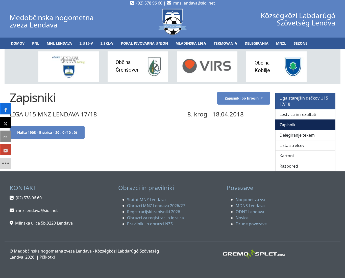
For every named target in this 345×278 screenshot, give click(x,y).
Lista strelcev (292, 145)
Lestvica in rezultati (298, 114)
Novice (242, 218)
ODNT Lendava (250, 211)
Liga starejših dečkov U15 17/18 (304, 101)
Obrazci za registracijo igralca (155, 218)
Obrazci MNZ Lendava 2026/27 (156, 205)
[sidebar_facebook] (5, 108)
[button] (35, 43)
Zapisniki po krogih (242, 98)
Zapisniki (288, 125)
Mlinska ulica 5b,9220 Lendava (44, 223)
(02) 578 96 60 (149, 3)
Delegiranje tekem (297, 135)
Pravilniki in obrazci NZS (150, 224)
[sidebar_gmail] (5, 149)
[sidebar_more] (5, 163)
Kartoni (287, 156)
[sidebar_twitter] (5, 122)
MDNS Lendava (250, 205)
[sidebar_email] (5, 136)
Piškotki (47, 257)
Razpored (289, 166)
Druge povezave (251, 224)
